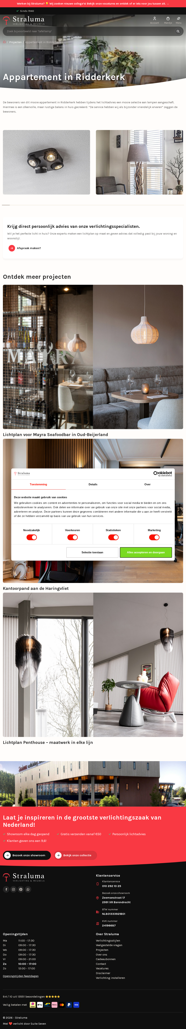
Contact (101, 964)
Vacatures (102, 968)
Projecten (15, 42)
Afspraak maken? (29, 248)
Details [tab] (93, 484)
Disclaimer (103, 973)
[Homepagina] (4, 42)
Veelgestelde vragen (109, 945)
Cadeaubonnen (106, 959)
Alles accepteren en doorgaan (146, 552)
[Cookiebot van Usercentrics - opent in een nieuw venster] (156, 474)
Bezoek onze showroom (29, 855)
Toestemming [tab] (38, 484)
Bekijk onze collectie (77, 855)
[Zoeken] (178, 31)
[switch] (72, 537)
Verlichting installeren (110, 978)
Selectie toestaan (92, 552)
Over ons (101, 954)
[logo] (23, 20)
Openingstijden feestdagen (21, 976)
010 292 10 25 (111, 886)
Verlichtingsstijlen (108, 940)
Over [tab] (147, 484)
